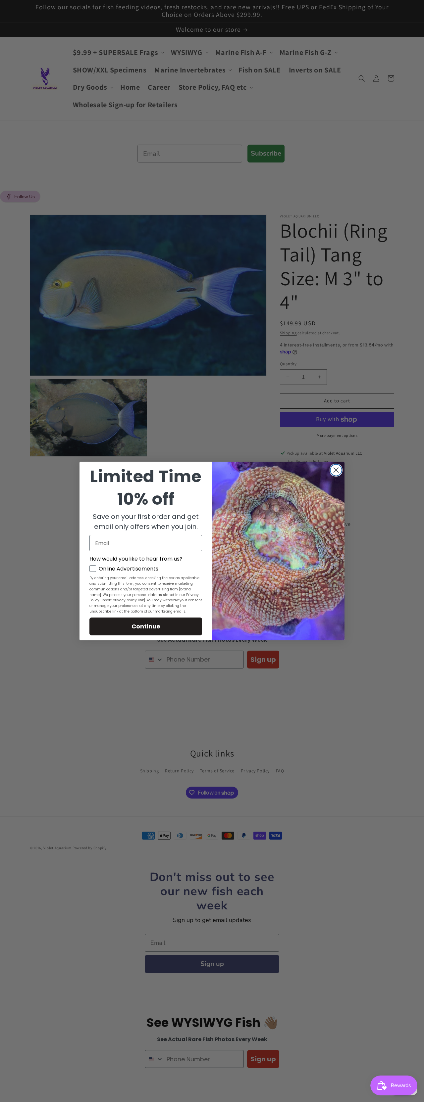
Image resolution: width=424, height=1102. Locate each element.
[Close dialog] (336, 470)
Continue (146, 626)
